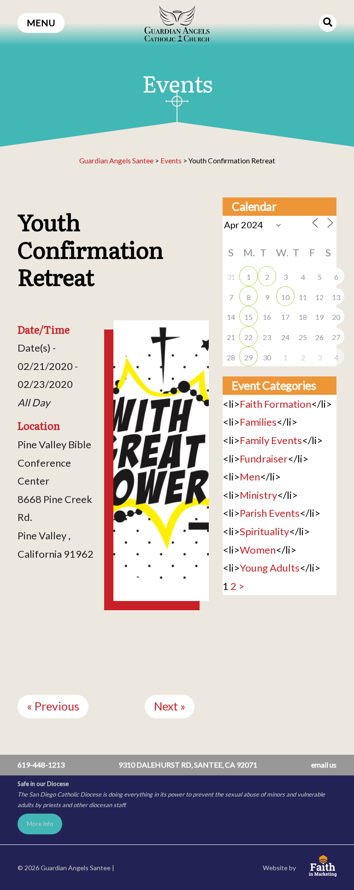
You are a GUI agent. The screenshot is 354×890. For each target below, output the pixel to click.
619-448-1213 (41, 764)
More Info (40, 823)
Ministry (258, 495)
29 (248, 357)
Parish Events (270, 513)
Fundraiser (264, 458)
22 (248, 337)
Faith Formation (275, 404)
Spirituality (264, 531)
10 (285, 297)
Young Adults (270, 567)
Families (258, 422)
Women (258, 549)
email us (323, 764)
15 (248, 316)
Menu (41, 22)
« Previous (53, 706)
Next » (169, 706)
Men (250, 476)
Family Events (271, 440)
